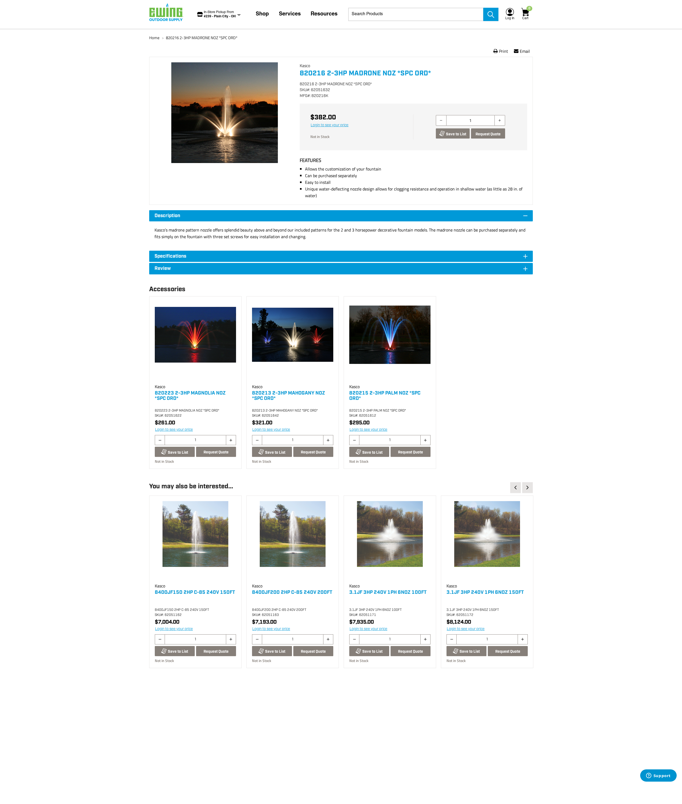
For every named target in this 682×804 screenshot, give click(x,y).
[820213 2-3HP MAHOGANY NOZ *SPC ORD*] (292, 342)
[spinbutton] (470, 120)
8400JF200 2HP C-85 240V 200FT (292, 592)
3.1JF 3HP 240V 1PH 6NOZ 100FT (388, 592)
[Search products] (490, 14)
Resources (324, 14)
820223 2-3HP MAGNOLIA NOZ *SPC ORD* (190, 396)
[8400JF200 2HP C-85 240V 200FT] (292, 541)
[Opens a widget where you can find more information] (658, 776)
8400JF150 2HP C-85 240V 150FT (195, 592)
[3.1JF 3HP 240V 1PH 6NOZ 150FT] (487, 541)
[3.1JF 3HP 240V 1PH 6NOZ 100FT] (390, 541)
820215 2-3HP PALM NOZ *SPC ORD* (384, 396)
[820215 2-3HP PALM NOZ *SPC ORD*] (390, 342)
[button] (224, 121)
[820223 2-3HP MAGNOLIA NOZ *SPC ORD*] (195, 342)
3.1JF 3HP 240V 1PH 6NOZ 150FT (485, 592)
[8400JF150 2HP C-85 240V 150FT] (195, 541)
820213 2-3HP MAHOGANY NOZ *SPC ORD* (288, 396)
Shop (262, 14)
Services (290, 14)
